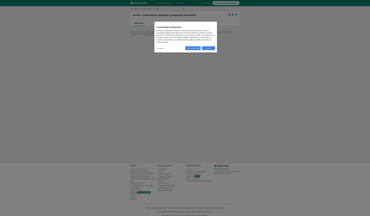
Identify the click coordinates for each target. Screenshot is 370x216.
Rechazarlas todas (193, 48)
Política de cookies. (162, 42)
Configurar (160, 48)
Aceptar (208, 48)
